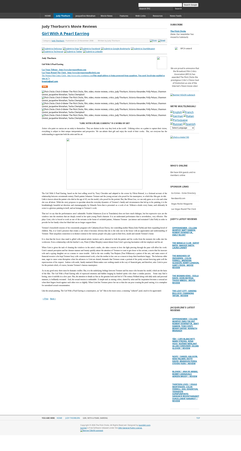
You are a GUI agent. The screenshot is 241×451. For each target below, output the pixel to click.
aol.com (54, 81)
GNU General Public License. (130, 428)
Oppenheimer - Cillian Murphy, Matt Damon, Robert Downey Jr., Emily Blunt (184, 231)
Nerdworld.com (178, 198)
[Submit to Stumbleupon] (143, 48)
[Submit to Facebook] (90, 48)
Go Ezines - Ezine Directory (183, 193)
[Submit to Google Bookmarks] (115, 48)
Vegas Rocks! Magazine (181, 203)
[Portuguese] (179, 120)
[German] (176, 116)
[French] (188, 112)
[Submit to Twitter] (73, 51)
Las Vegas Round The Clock (183, 209)
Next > (53, 298)
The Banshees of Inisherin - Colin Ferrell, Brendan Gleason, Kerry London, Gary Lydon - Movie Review (185, 261)
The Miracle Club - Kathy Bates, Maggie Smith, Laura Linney (185, 245)
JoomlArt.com (144, 425)
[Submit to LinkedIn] (93, 51)
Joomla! (83, 428)
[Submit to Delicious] (52, 48)
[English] (176, 112)
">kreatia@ (46, 80)
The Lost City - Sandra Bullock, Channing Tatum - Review (184, 293)
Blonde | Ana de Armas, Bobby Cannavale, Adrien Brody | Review (185, 374)
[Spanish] (189, 124)
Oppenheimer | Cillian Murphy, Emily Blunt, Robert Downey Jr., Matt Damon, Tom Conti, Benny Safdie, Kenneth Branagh (185, 325)
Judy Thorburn (58, 40)
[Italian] (189, 116)
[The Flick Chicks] (57, 6)
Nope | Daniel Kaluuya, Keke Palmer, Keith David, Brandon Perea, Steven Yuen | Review (185, 360)
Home (59, 418)
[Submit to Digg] (71, 48)
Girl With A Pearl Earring (65, 33)
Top (198, 418)
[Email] (162, 40)
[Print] (154, 40)
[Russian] (176, 124)
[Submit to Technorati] (52, 51)
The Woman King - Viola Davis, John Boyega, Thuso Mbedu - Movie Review (185, 279)
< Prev (45, 298)
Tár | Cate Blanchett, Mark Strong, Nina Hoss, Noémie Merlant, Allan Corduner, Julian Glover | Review (185, 344)
